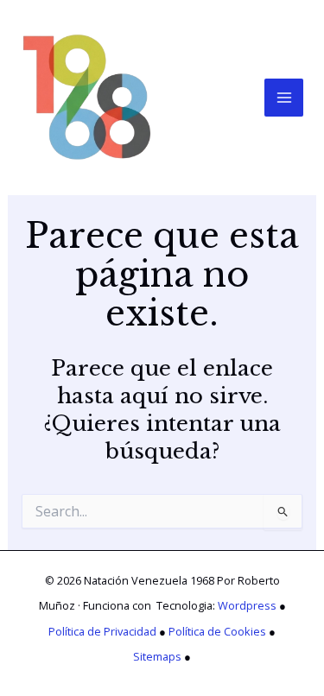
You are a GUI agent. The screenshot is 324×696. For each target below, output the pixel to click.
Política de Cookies (217, 631)
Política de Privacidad (102, 631)
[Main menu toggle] (283, 98)
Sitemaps (157, 656)
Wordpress (247, 605)
